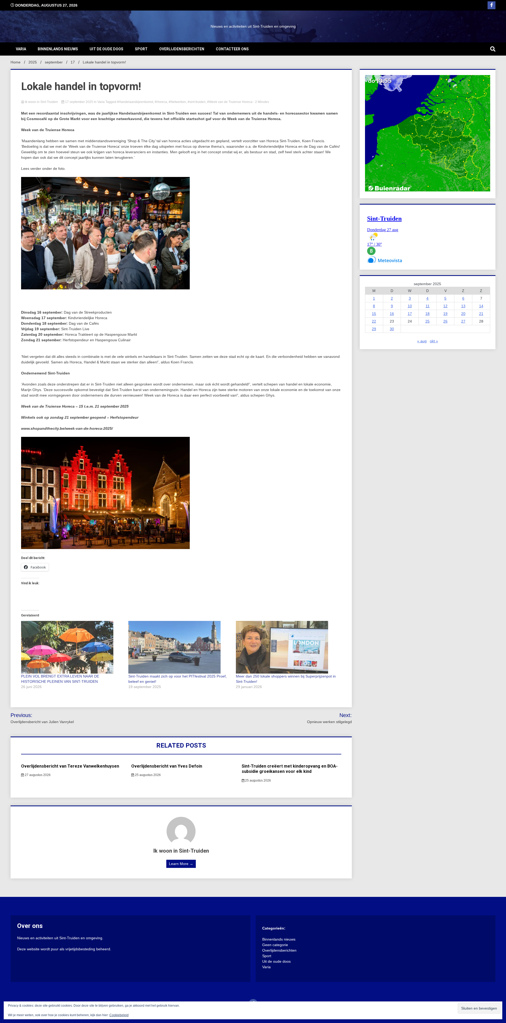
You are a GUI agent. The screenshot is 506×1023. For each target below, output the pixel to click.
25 (427, 321)
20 (463, 314)
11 (428, 306)
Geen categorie (275, 945)
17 (410, 314)
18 (427, 314)
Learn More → (181, 864)
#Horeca (161, 102)
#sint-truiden (197, 102)
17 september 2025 (79, 102)
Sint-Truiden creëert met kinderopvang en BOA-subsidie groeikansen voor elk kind (290, 769)
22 (374, 321)
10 (410, 306)
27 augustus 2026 (37, 775)
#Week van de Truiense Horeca (229, 102)
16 (392, 314)
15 (374, 314)
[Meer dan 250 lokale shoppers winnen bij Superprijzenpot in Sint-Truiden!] (287, 647)
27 (463, 321)
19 (445, 314)
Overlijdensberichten (181, 49)
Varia (21, 49)
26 (445, 321)
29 (374, 329)
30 (392, 329)
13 (463, 306)
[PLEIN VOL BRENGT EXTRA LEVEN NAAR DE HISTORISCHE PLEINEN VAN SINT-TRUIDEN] (72, 647)
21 (481, 314)
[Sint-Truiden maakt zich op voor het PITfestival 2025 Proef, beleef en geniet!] (179, 647)
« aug (422, 341)
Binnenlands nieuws (58, 49)
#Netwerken (177, 102)
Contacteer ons (232, 49)
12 (445, 306)
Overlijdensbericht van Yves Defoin (166, 766)
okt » (434, 341)
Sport (141, 49)
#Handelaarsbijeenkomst (135, 102)
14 (481, 306)
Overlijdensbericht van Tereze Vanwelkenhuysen (70, 766)
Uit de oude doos (106, 49)
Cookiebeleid (119, 1015)
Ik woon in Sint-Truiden (41, 102)
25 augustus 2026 (147, 775)
